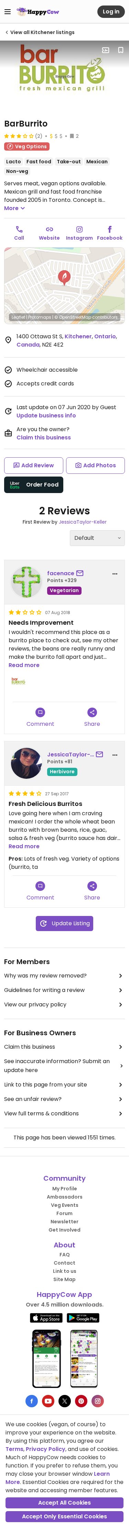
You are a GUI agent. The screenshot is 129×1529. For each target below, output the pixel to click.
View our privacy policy (35, 1004)
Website (49, 238)
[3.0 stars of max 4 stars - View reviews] (18, 136)
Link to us (64, 1271)
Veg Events (64, 1205)
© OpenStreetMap (72, 317)
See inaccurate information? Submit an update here (57, 1065)
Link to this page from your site (45, 1085)
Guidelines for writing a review (44, 990)
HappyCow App (64, 1294)
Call (19, 238)
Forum (64, 1213)
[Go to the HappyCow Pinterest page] (81, 1401)
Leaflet (18, 317)
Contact (64, 1262)
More (11, 208)
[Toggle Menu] (7, 11)
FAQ (65, 1254)
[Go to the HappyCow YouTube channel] (48, 1401)
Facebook (109, 238)
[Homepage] (38, 12)
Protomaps (39, 317)
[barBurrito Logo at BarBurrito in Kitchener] (64, 76)
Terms (14, 1449)
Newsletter (64, 1221)
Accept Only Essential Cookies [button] (64, 1516)
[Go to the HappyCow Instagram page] (98, 1401)
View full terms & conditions (41, 1113)
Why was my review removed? (45, 976)
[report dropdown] (115, 574)
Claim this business (44, 437)
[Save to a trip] (105, 50)
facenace (60, 573)
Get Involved (64, 1229)
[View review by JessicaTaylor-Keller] (26, 763)
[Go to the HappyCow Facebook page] (31, 1401)
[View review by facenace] (26, 582)
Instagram (79, 238)
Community (64, 1178)
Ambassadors (65, 1196)
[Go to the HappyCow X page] (64, 1401)
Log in (111, 11)
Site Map (64, 1279)
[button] (64, 278)
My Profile (64, 1188)
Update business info (46, 415)
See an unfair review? (33, 1099)
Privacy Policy (45, 1449)
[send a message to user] (81, 573)
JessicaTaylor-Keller (83, 521)
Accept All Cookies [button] (64, 1503)
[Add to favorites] (121, 50)
